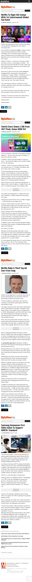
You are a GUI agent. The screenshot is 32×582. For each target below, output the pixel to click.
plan (19, 50)
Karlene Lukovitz (6, 22)
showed (3, 369)
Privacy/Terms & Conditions (13, 566)
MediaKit (17, 563)
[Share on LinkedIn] (6, 107)
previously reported (9, 343)
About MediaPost (11, 563)
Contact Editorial (24, 563)
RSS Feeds (9, 564)
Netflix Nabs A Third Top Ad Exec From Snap (12, 536)
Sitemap (14, 564)
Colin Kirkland (5, 433)
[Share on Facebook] (2, 107)
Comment (3, 111)
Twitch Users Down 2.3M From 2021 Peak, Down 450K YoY (15, 533)
